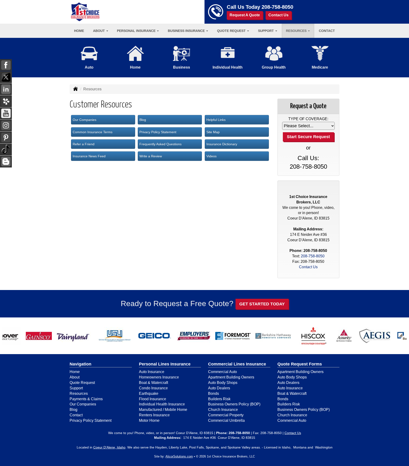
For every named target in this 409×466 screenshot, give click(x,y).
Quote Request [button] (232, 31)
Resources (79, 393)
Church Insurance (223, 410)
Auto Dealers (219, 388)
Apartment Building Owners (231, 377)
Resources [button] (296, 31)
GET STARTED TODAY (262, 304)
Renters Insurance (154, 415)
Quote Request (82, 383)
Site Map (213, 132)
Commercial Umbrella (226, 420)
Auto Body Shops (222, 383)
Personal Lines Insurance (165, 364)
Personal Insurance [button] (136, 31)
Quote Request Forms (299, 364)
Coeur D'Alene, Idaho (109, 447)
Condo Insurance (153, 388)
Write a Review (150, 156)
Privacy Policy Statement (157, 132)
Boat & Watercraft (153, 383)
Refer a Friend (83, 144)
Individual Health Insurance (162, 404)
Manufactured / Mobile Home (163, 410)
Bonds (213, 393)
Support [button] (266, 31)
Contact (327, 31)
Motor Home (149, 420)
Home (79, 31)
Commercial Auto (222, 372)
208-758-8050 (277, 7)
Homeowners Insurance (159, 377)
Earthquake (148, 393)
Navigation (80, 364)
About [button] (99, 31)
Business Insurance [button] (187, 31)
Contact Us (278, 15)
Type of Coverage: (308, 119)
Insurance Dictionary (221, 144)
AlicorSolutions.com (179, 456)
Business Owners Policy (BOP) (234, 404)
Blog (142, 120)
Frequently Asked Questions (160, 144)
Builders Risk (219, 399)
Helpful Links (216, 120)
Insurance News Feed (89, 156)
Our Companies (84, 120)
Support (76, 388)
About (75, 377)
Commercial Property (226, 415)
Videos (211, 156)
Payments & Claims (86, 399)
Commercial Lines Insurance (237, 364)
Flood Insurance (152, 399)
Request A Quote (245, 15)
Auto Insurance (151, 372)
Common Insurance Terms (92, 132)
